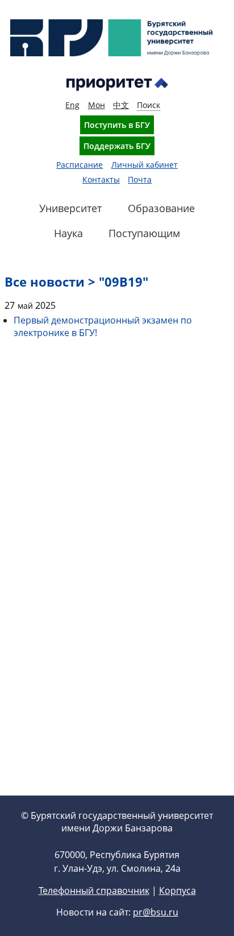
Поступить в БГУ (117, 124)
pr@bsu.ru (155, 912)
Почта (140, 179)
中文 (121, 105)
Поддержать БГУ (117, 145)
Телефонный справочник (94, 890)
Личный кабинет (144, 164)
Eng (72, 105)
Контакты (101, 179)
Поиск (148, 105)
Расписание (79, 164)
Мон (96, 105)
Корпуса (177, 890)
